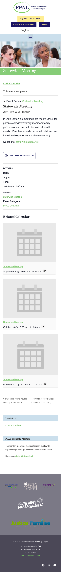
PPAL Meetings (11, 205)
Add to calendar (20, 155)
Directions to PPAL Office (30, 555)
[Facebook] (43, 565)
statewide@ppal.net (27, 141)
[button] (30, 36)
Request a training (13, 425)
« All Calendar (11, 83)
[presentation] (29, 242)
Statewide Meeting (12, 196)
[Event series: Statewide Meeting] (45, 271)
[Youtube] (54, 565)
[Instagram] (49, 565)
